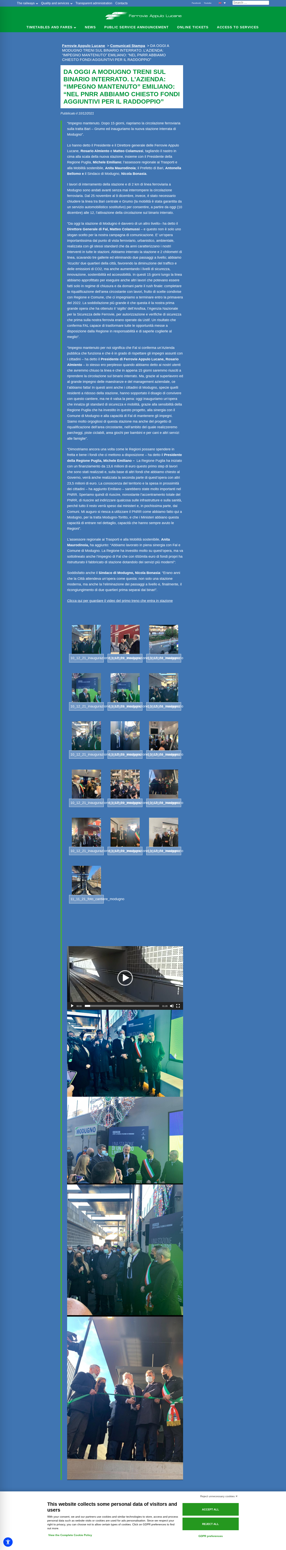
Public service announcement (136, 27)
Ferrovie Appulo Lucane (143, 14)
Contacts (121, 3)
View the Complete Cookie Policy (70, 1535)
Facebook (196, 3)
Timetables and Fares (49, 27)
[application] (125, 978)
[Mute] (172, 1006)
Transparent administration (93, 3)
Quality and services (55, 3)
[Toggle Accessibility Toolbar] (8, 1542)
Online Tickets (192, 27)
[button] (222, 3)
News (90, 27)
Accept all (210, 1509)
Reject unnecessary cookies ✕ (219, 1496)
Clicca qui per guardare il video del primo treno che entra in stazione (120, 601)
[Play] (72, 1006)
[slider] (122, 1006)
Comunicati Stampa (127, 45)
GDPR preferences (210, 1536)
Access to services (238, 27)
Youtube (207, 3)
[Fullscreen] (178, 1006)
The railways (26, 3)
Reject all (210, 1524)
